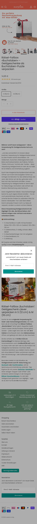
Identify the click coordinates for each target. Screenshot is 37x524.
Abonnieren (18, 271)
